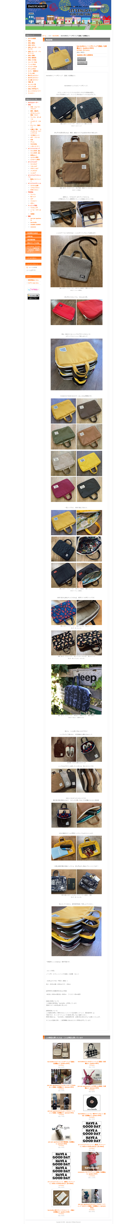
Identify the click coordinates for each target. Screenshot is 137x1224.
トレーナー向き (32, 62)
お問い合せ (78, 6)
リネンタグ (33, 166)
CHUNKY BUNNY (35, 224)
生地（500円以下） (33, 89)
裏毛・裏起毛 (34, 111)
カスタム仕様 (34, 185)
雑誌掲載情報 (31, 239)
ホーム (44, 36)
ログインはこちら (33, 283)
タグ (31, 199)
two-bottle (33, 222)
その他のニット (35, 135)
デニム (32, 142)
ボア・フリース (35, 137)
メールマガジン (32, 258)
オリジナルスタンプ (34, 148)
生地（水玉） (32, 45)
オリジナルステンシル (34, 183)
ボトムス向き (32, 69)
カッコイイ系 (32, 84)
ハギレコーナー (35, 146)
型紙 (29, 216)
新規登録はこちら (33, 280)
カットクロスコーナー (34, 91)
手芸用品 (30, 192)
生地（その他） (32, 60)
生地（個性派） (32, 57)
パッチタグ (33, 170)
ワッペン (33, 194)
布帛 (31, 139)
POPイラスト (34, 190)
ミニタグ (33, 173)
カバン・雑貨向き (33, 71)
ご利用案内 (69, 6)
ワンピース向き (32, 66)
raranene (33, 227)
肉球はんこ (33, 155)
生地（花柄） (32, 55)
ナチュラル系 (32, 86)
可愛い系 (30, 82)
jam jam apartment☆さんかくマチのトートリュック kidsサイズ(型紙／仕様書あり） (92, 1206)
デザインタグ (34, 168)
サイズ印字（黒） (35, 151)
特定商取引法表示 (32, 233)
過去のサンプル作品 (33, 243)
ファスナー (31, 93)
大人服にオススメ (33, 80)
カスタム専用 (34, 157)
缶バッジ (33, 196)
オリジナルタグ (32, 162)
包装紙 (32, 214)
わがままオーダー (33, 102)
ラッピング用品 (32, 205)
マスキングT (34, 207)
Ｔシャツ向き (32, 64)
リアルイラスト (35, 187)
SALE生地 (33, 144)
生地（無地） (32, 43)
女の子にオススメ (33, 77)
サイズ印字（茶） (35, 153)
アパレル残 (31, 73)
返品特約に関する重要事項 (85, 55)
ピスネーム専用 (35, 159)
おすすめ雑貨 (32, 38)
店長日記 (30, 236)
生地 (29, 41)
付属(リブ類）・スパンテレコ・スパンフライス (35, 131)
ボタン (32, 203)
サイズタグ (33, 164)
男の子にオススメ (33, 75)
